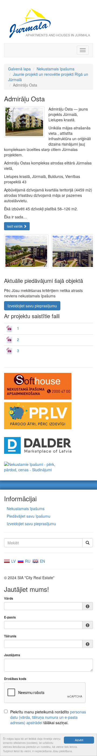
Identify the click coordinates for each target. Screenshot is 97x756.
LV (13, 561)
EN (42, 561)
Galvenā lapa (19, 68)
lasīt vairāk (15, 226)
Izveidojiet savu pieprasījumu (32, 305)
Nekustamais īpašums (55, 68)
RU (27, 561)
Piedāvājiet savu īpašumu (28, 516)
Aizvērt (79, 740)
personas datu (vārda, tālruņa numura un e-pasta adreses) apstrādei (48, 717)
